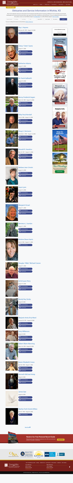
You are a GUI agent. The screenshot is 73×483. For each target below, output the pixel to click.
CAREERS (59, 462)
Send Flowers (23, 54)
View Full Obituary (24, 51)
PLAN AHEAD (54, 4)
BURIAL (41, 4)
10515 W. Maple (49, 466)
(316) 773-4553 (55, 16)
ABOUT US (35, 4)
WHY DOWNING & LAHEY (31, 462)
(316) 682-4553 (37, 16)
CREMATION (46, 4)
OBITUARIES (68, 4)
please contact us (29, 21)
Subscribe (60, 34)
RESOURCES (61, 4)
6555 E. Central (28, 466)
